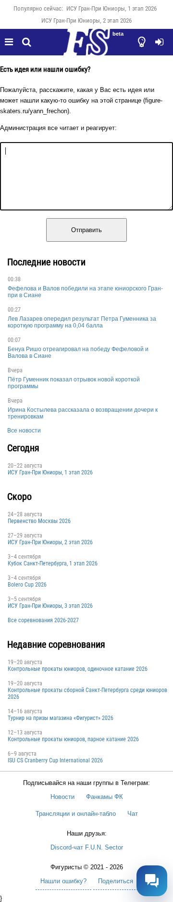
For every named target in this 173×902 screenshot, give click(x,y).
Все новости (24, 430)
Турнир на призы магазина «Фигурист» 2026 (60, 718)
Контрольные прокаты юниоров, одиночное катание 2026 (78, 669)
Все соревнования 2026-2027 (43, 620)
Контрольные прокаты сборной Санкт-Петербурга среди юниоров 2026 (87, 693)
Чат (132, 813)
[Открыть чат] (151, 880)
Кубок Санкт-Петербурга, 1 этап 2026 (53, 563)
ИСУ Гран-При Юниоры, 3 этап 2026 (50, 605)
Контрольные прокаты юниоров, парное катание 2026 (73, 739)
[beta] (86, 47)
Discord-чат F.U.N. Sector (86, 847)
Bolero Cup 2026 (27, 584)
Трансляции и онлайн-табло (76, 813)
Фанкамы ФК (104, 796)
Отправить (86, 230)
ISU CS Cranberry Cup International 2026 (55, 760)
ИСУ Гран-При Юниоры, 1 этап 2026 (111, 8)
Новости (62, 796)
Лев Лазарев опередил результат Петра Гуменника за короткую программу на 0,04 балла (82, 322)
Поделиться (115, 881)
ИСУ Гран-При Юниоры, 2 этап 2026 (86, 20)
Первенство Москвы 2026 (39, 521)
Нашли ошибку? (63, 881)
